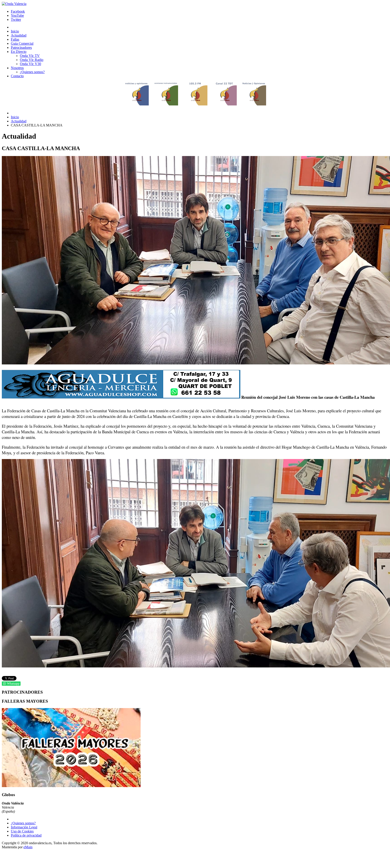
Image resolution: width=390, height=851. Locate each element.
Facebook (18, 11)
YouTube (17, 15)
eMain (27, 847)
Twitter (16, 19)
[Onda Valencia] (14, 4)
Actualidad (18, 121)
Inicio (15, 117)
